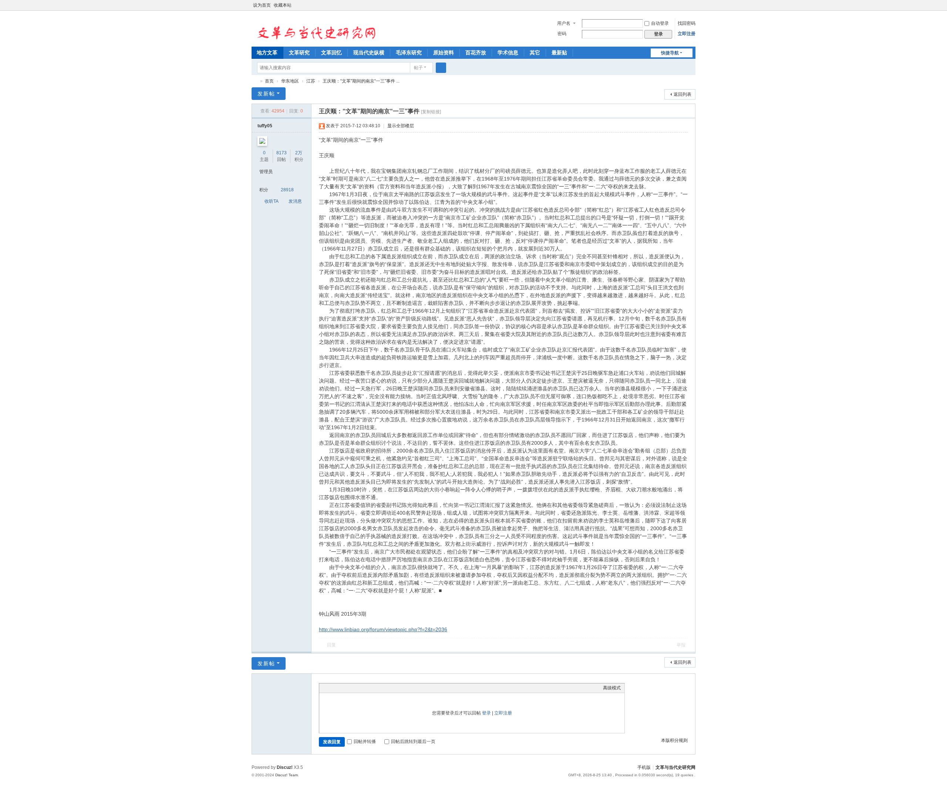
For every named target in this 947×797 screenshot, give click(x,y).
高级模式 (612, 687)
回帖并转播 (365, 741)
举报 (681, 645)
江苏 (310, 81)
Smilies (378, 688)
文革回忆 (331, 53)
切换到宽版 (692, 8)
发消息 (295, 201)
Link (350, 688)
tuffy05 (264, 125)
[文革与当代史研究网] (314, 28)
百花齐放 (475, 53)
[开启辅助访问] (685, 5)
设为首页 (262, 5)
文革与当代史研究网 (254, 81)
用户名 (563, 23)
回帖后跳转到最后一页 (413, 741)
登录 (486, 713)
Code (369, 688)
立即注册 (686, 33)
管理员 (266, 171)
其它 (535, 53)
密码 (561, 33)
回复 (331, 645)
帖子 (418, 67)
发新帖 (266, 94)
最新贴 (559, 53)
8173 (281, 152)
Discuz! (285, 767)
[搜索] (441, 68)
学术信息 (508, 53)
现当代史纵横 (368, 53)
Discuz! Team (286, 775)
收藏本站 (282, 5)
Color (332, 688)
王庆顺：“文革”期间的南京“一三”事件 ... (361, 81)
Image (341, 688)
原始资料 (443, 53)
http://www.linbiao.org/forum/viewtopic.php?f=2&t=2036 (383, 629)
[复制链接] (431, 111)
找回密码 (686, 23)
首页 (269, 81)
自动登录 (660, 23)
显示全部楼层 (400, 125)
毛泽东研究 (409, 53)
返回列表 (682, 94)
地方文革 (267, 53)
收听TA (271, 201)
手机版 (644, 767)
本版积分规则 (674, 740)
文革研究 (299, 53)
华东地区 (290, 81)
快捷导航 (670, 53)
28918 (287, 189)
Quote (360, 688)
